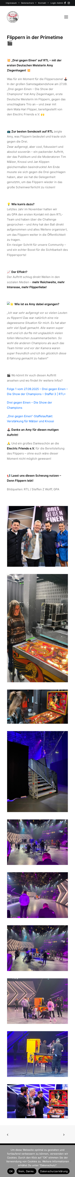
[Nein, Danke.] (70, 1161)
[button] (65, 3)
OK (11, 1171)
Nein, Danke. (26, 1171)
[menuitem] (12, 3)
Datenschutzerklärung (54, 1171)
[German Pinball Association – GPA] (12, 17)
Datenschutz (27, 3)
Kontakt (42, 3)
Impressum (11, 3)
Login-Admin (57, 3)
